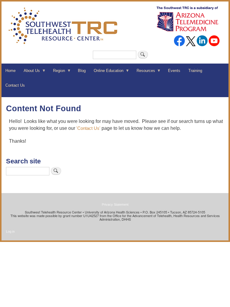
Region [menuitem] (57, 72)
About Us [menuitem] (30, 72)
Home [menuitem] (10, 70)
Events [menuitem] (174, 70)
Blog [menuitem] (82, 70)
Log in (10, 231)
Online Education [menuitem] (106, 72)
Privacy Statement (115, 204)
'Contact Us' (88, 128)
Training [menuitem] (195, 70)
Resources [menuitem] (143, 72)
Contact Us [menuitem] (15, 85)
